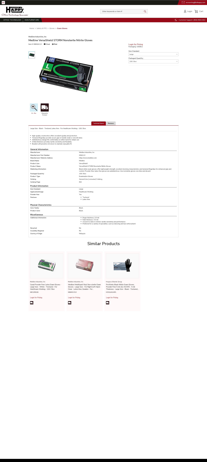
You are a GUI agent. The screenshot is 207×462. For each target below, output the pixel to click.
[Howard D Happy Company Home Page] (15, 11)
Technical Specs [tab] (98, 123)
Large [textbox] (131, 54)
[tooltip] (31, 302)
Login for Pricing (136, 44)
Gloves (52, 28)
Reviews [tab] (111, 123)
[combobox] (154, 54)
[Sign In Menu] (188, 11)
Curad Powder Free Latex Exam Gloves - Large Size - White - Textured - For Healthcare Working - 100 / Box (45, 287)
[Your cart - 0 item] (201, 11)
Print (55, 44)
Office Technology (12, 20)
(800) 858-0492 (199, 20)
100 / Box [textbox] (132, 61)
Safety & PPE (42, 28)
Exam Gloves (62, 28)
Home (31, 28)
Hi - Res (33, 113)
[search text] (144, 11)
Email (48, 44)
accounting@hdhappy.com (195, 2)
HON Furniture (32, 20)
